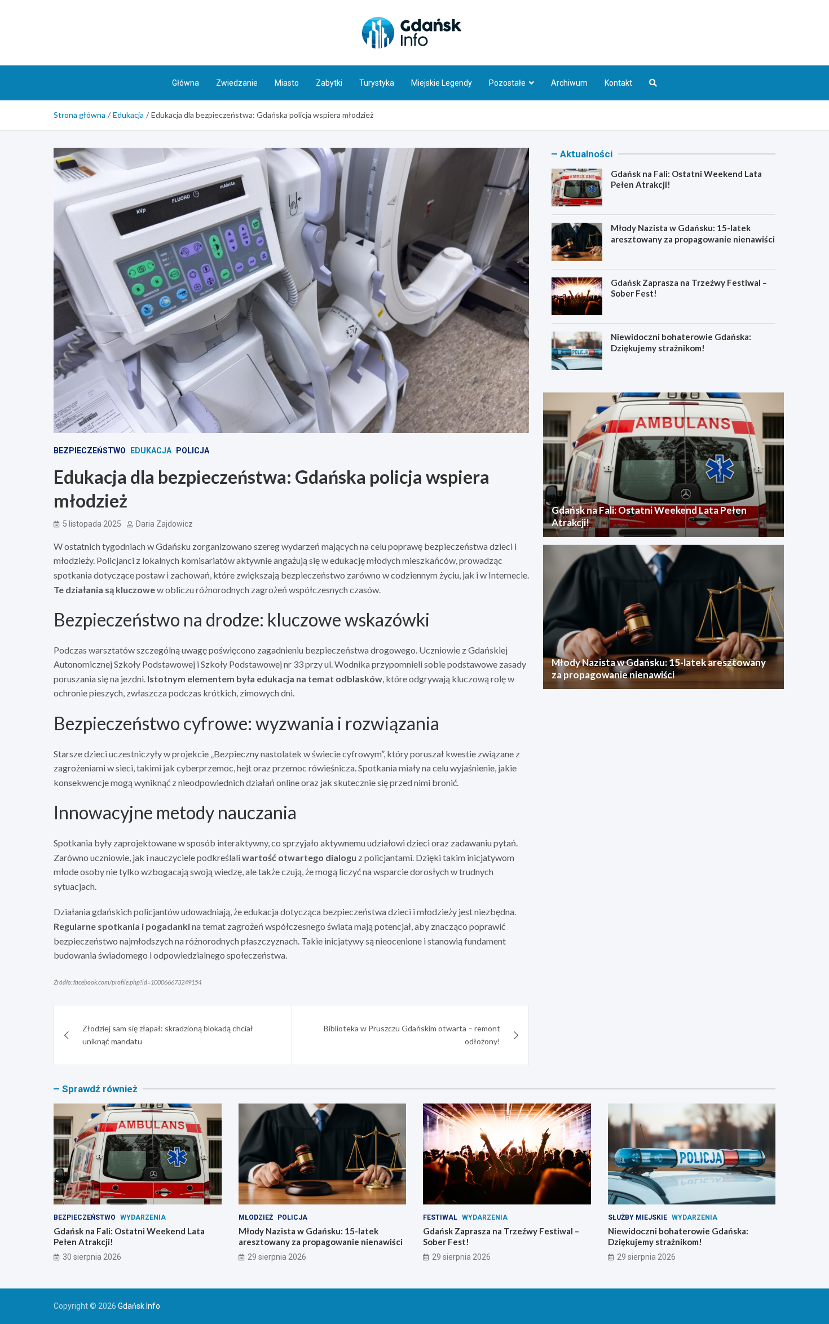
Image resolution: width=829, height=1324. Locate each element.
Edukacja (150, 450)
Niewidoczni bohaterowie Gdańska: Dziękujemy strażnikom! (681, 342)
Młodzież (256, 1217)
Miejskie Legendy (441, 82)
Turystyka (376, 82)
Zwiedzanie (237, 82)
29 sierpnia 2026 (277, 1256)
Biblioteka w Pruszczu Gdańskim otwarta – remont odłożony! (412, 1034)
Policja (192, 450)
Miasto (287, 82)
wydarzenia (143, 1217)
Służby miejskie (637, 1217)
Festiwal (440, 1217)
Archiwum (569, 82)
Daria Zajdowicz (164, 523)
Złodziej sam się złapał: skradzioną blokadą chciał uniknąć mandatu (167, 1034)
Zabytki (329, 82)
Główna (185, 82)
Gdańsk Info (139, 1305)
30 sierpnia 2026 (92, 1256)
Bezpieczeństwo (90, 450)
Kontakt (618, 82)
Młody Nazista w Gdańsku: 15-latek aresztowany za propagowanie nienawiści (693, 233)
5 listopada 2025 (92, 523)
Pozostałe (507, 82)
